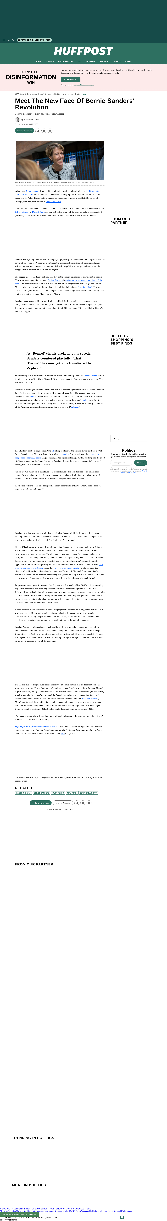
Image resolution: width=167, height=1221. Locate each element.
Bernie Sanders (41, 793)
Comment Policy (62, 1211)
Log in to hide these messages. (84, 85)
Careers (37, 1211)
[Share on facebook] (43, 130)
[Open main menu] (3, 40)
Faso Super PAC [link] (85, 287)
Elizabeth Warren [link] (89, 698)
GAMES (128, 61)
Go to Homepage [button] (42, 803)
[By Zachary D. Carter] (17, 119)
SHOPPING (90, 61)
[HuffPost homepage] (31, 1207)
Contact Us (21, 1211)
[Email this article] (50, 130)
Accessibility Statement (91, 1211)
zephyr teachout (88, 793)
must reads (58, 793)
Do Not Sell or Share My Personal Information (19, 1214)
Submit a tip (68, 809)
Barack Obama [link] (90, 375)
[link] (32, 396)
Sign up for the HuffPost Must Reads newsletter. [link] (36, 726)
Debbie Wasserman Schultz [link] (67, 568)
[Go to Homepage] (122, 1217)
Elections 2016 (23, 793)
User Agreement (48, 1211)
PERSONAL (104, 61)
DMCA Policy (75, 1211)
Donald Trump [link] (38, 212)
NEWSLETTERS (83, 1209)
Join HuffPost (71, 80)
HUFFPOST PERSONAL (54, 1209)
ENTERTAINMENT (65, 61)
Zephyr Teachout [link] (55, 280)
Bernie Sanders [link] (32, 191)
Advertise (12, 1211)
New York (71, 793)
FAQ (32, 1211)
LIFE (80, 61)
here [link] (63, 733)
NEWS (38, 61)
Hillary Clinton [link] (21, 212)
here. (84, 94)
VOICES (117, 61)
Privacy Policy (132, 472)
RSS (28, 1211)
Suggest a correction (54, 809)
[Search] (13, 40)
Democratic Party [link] (53, 201)
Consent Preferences (122, 1211)
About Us (4, 1211)
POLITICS (50, 61)
